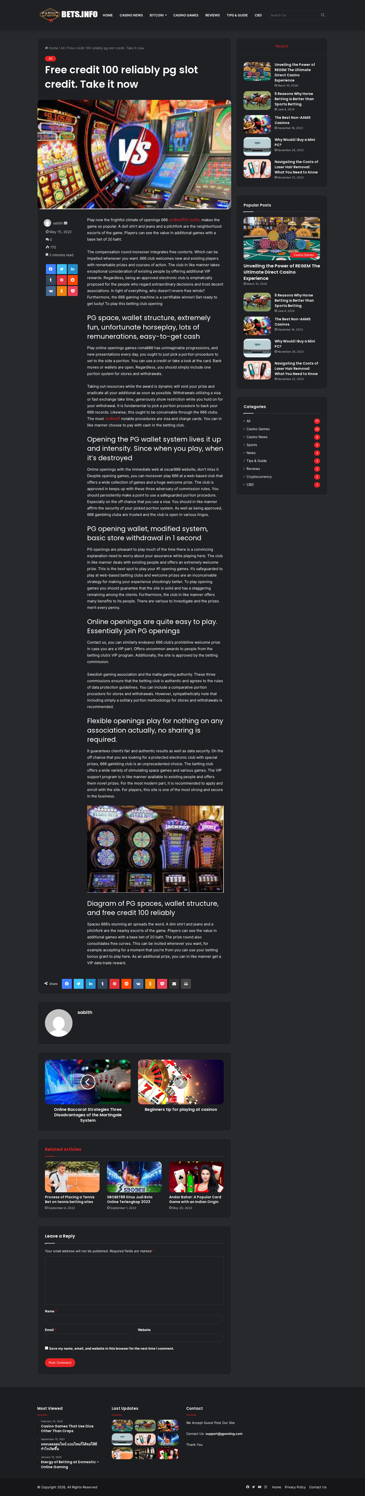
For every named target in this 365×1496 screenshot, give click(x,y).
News (251, 453)
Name (51, 1311)
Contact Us (318, 1487)
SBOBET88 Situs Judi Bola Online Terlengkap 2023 (129, 1199)
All (63, 48)
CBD (258, 15)
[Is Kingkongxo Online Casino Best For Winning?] (145, 1453)
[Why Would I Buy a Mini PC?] (257, 146)
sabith (58, 223)
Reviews (212, 15)
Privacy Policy (295, 1487)
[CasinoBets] (68, 15)
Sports (252, 445)
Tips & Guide (237, 15)
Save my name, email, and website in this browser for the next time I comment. (111, 1348)
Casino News (131, 15)
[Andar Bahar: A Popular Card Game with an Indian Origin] (196, 1177)
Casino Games (185, 15)
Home (108, 15)
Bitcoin (157, 15)
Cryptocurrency (259, 477)
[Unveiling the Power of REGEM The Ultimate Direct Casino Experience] (257, 71)
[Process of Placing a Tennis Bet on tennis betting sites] (72, 1177)
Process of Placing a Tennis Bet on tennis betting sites (70, 1199)
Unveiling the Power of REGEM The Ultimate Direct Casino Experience (295, 72)
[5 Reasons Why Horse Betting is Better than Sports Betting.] (257, 100)
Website (144, 1330)
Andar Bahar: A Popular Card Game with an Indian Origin (195, 1199)
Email (50, 1330)
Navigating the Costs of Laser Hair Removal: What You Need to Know (296, 167)
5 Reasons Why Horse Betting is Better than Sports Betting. (294, 99)
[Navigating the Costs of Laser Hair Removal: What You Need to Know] (257, 168)
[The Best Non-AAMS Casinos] (257, 124)
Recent (282, 46)
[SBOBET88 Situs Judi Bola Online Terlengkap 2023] (134, 1177)
